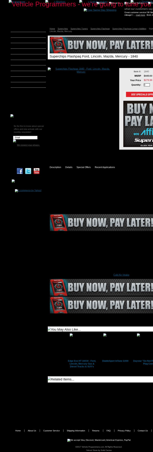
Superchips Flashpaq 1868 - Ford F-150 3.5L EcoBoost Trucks (81, 400)
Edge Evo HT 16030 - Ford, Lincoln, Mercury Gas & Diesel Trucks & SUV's (82, 364)
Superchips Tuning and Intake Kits (27, 105)
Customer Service (51, 431)
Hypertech (20, 68)
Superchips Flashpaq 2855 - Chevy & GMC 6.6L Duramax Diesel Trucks (82, 409)
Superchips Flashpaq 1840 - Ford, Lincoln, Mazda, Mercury (79, 387)
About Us (32, 431)
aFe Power (20, 29)
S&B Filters (21, 79)
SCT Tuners (21, 85)
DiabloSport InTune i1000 (115, 361)
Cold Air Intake (121, 274)
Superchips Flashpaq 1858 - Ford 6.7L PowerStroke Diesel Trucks (83, 393)
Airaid (18, 34)
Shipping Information (76, 431)
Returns (95, 431)
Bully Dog (20, 45)
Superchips (63, 29)
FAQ (109, 431)
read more (140, 15)
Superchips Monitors (26, 100)
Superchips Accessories (28, 111)
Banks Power (22, 40)
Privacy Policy (124, 431)
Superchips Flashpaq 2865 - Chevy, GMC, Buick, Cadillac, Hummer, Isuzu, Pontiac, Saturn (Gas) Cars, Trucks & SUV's (82, 417)
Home (52, 29)
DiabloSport (21, 51)
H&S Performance (25, 62)
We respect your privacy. (28, 145)
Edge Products (23, 57)
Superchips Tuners (79, 29)
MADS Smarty (22, 73)
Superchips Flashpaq (100, 29)
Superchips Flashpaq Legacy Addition (129, 29)
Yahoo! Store (92, 450)
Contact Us (143, 431)
